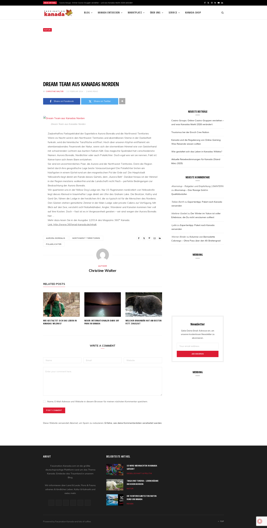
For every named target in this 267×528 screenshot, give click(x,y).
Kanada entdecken (109, 12)
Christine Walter (55, 91)
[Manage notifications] (259, 521)
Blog (87, 12)
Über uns (155, 12)
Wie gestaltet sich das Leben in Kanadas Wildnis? (60, 322)
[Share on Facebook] (28, 127)
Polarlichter (53, 244)
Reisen (130, 504)
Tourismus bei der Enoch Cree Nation (190, 132)
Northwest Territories (86, 238)
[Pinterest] (28, 143)
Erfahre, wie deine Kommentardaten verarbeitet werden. (133, 423)
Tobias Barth (177, 201)
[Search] (221, 12)
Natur (47, 30)
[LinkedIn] (28, 159)
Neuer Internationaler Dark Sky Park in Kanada (101, 322)
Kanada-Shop (193, 12)
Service (173, 12)
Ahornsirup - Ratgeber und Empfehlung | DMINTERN (197, 186)
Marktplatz (135, 12)
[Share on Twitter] (28, 135)
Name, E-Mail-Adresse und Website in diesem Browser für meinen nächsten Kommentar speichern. (97, 401)
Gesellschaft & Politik (139, 473)
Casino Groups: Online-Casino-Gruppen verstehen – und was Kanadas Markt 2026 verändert (96, 3)
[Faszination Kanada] (58, 13)
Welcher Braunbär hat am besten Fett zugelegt (143, 322)
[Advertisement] (133, 56)
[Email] (28, 151)
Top (221, 521)
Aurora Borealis (55, 238)
